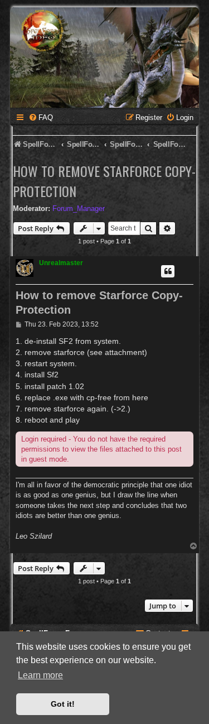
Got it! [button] (63, 703)
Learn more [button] (40, 675)
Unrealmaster (61, 263)
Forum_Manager (78, 208)
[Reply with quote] (168, 271)
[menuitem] (40, 117)
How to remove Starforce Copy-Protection (104, 181)
